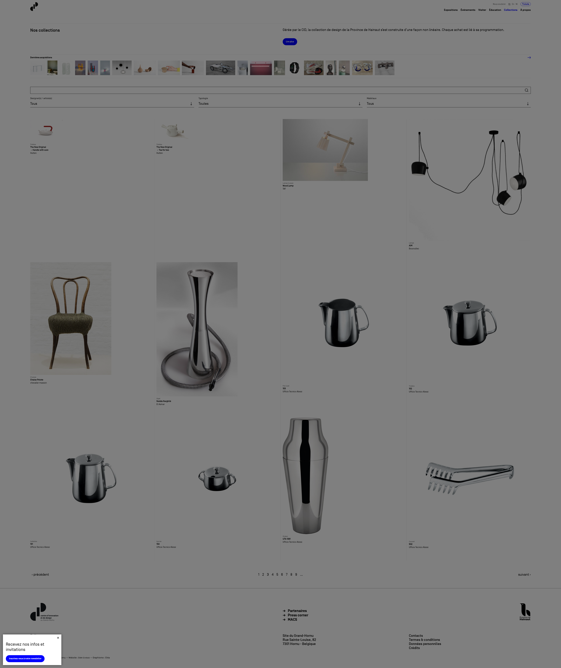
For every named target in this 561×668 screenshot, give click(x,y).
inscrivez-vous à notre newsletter (25, 658)
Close (58, 638)
